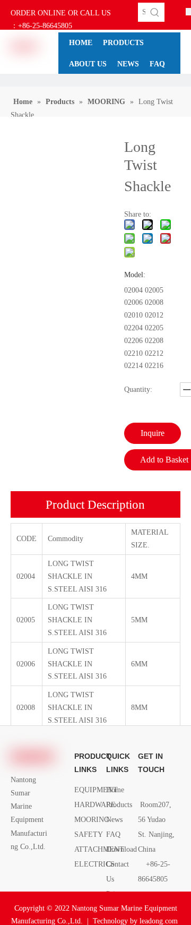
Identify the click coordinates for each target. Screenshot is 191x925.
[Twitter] (17, 883)
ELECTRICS (94, 864)
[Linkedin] (35, 870)
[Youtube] (35, 883)
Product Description (95, 504)
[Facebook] (17, 870)
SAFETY (88, 834)
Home (115, 790)
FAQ (113, 834)
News (114, 820)
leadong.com (159, 921)
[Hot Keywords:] (154, 12)
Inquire (152, 433)
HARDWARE (95, 805)
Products (119, 805)
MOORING (91, 820)
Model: (134, 275)
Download (121, 849)
